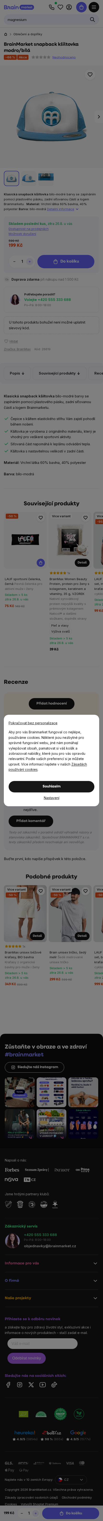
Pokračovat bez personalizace (33, 723)
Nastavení (51, 798)
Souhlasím (52, 786)
